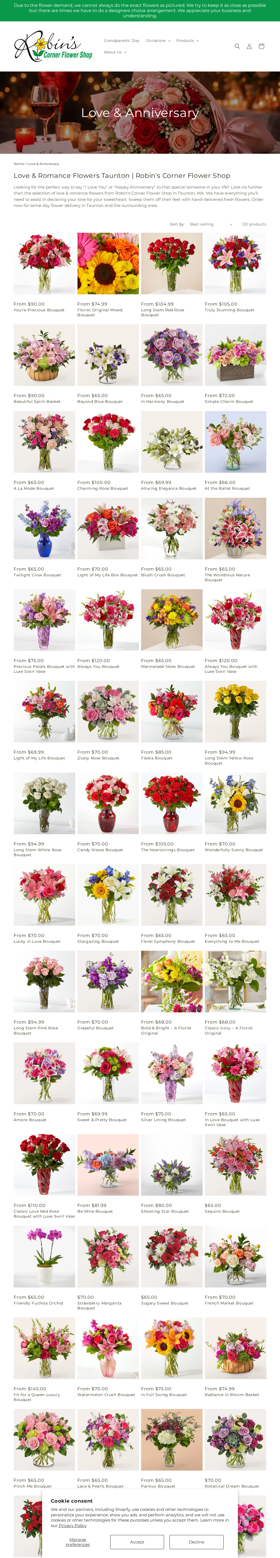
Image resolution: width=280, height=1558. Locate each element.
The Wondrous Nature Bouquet (227, 577)
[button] (158, 40)
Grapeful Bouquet (95, 1028)
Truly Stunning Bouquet (230, 309)
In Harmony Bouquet (163, 401)
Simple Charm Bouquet (229, 401)
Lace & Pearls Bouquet (100, 1486)
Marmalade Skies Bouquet (168, 666)
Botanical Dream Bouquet (232, 1486)
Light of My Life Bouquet (39, 758)
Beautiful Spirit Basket (37, 401)
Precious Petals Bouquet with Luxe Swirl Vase (44, 669)
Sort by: (177, 224)
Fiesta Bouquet (157, 758)
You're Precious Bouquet (39, 309)
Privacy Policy (73, 1525)
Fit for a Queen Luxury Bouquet (37, 1397)
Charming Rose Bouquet (103, 488)
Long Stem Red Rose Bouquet (162, 312)
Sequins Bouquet (222, 1211)
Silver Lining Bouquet (163, 1119)
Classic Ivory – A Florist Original (229, 1030)
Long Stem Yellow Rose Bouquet (229, 760)
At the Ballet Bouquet (227, 488)
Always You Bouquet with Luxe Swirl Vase (231, 669)
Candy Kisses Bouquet (100, 849)
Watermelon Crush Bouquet (106, 1394)
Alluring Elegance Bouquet (169, 488)
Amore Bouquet (30, 1119)
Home (19, 164)
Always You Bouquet (98, 666)
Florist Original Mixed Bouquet (99, 312)
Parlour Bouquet (158, 1486)
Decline (196, 1542)
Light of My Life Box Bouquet (107, 574)
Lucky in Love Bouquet (37, 941)
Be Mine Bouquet (95, 1211)
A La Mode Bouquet (34, 488)
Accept (137, 1542)
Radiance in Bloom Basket (232, 1394)
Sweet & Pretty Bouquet (102, 1119)
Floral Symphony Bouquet (168, 941)
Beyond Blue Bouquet (100, 401)
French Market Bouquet (229, 1303)
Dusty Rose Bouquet (98, 758)
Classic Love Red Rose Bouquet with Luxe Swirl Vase (44, 1214)
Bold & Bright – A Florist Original (166, 1030)
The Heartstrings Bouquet (168, 849)
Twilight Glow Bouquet (38, 574)
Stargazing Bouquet (98, 941)
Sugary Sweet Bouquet (165, 1303)
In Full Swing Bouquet (164, 1394)
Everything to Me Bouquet (232, 941)
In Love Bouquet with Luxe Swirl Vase (232, 1122)
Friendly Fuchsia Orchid (38, 1303)
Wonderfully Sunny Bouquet (234, 849)
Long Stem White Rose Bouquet (38, 852)
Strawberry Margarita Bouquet (99, 1306)
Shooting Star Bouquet (165, 1211)
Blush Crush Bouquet (163, 574)
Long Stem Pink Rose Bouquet (36, 1030)
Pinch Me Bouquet (33, 1486)
